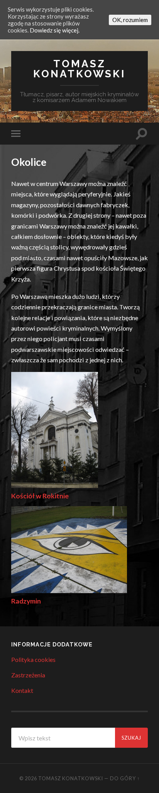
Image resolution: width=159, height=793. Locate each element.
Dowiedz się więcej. (55, 30)
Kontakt (22, 690)
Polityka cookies (33, 659)
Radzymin (26, 601)
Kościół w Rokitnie (40, 496)
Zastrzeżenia (28, 675)
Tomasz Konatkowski (79, 69)
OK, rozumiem (130, 19)
